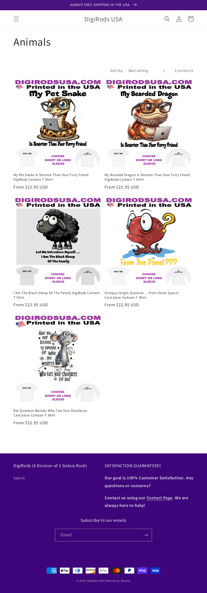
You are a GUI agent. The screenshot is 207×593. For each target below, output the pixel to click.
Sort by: (116, 70)
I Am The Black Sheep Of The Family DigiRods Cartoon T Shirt (56, 295)
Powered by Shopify (117, 580)
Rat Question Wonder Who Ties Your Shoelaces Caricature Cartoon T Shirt (50, 413)
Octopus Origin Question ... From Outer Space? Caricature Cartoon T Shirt (142, 295)
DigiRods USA (95, 580)
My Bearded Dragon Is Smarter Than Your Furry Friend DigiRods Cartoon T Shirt (147, 177)
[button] (16, 19)
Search (19, 478)
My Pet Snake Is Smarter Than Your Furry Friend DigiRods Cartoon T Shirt (51, 177)
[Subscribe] (146, 535)
